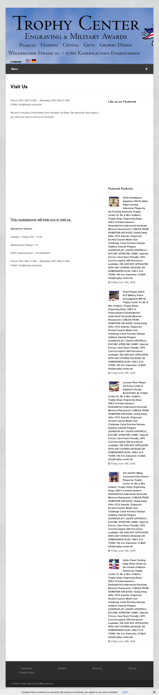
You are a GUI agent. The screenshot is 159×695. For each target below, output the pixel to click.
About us (97, 668)
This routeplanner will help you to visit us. (40, 219)
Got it (125, 692)
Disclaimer (26, 668)
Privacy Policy (26, 672)
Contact (62, 668)
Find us (132, 668)
